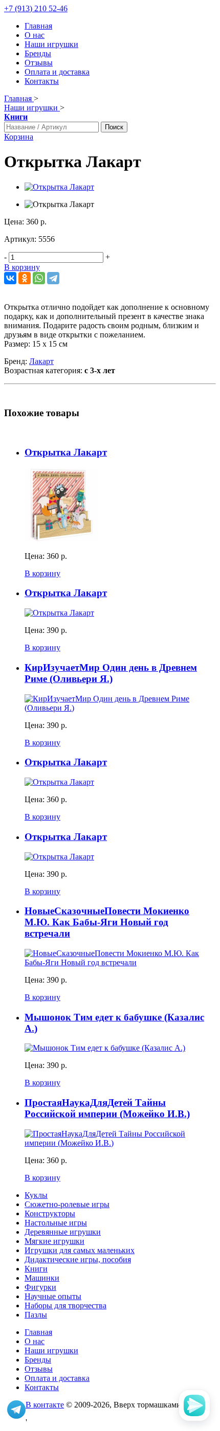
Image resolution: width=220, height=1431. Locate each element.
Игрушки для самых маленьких (80, 1250)
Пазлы (36, 1314)
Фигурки (40, 1287)
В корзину (22, 267)
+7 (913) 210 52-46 (36, 8)
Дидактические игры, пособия (78, 1259)
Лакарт (41, 361)
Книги (36, 1268)
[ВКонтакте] (10, 278)
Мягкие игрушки (54, 1241)
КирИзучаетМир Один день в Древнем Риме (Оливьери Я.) (111, 673)
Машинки (42, 1278)
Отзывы (39, 62)
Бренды (38, 53)
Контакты (42, 81)
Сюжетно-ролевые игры (67, 1204)
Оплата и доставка (57, 71)
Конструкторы (50, 1213)
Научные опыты (53, 1296)
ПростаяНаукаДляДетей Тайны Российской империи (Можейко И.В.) (107, 1108)
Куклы (36, 1195)
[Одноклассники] (24, 278)
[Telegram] (53, 278)
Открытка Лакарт (66, 452)
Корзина (18, 136)
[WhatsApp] (39, 278)
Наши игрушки (51, 44)
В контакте (45, 1404)
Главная (38, 25)
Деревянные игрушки (63, 1232)
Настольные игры (56, 1222)
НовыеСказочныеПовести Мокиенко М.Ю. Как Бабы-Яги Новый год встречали (107, 922)
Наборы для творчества (65, 1305)
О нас (35, 35)
